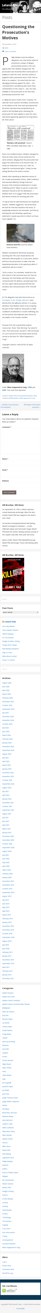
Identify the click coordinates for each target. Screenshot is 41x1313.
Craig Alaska (6, 1034)
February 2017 (7, 952)
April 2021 (5, 825)
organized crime (8, 1158)
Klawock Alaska (7, 1116)
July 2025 (5, 713)
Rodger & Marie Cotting (11, 641)
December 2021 (8, 803)
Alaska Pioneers (8, 993)
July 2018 (5, 945)
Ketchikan (5, 1109)
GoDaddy (21, 1308)
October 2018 (7, 934)
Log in (4, 1262)
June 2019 (5, 904)
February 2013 (7, 971)
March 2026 (6, 694)
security (5, 1202)
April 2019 (5, 911)
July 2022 (5, 791)
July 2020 (5, 855)
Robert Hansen (7, 1184)
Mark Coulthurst (8, 1128)
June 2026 (5, 687)
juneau (4, 1105)
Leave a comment (10, 51)
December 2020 (8, 836)
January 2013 (6, 975)
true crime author (8, 1232)
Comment (6, 427)
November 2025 (8, 702)
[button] (37, 4)
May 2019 (5, 907)
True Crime (6, 1229)
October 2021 (7, 806)
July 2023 (5, 758)
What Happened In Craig (27, 398)
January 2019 (6, 922)
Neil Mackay (6, 1154)
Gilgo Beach (6, 1064)
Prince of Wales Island (10, 1172)
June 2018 (5, 949)
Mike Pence (6, 1146)
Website (5, 481)
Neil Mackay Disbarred (10, 649)
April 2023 (5, 761)
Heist (4, 1071)
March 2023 (6, 765)
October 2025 (7, 705)
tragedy (5, 1225)
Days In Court (7, 652)
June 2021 (5, 821)
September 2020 (8, 847)
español (5, 1053)
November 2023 (8, 746)
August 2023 (6, 754)
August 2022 (6, 788)
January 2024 (6, 743)
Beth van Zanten (8, 1012)
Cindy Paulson (7, 1030)
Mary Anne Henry (8, 1131)
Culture (4, 1038)
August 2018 (6, 941)
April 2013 (5, 967)
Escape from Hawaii (9, 645)
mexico (5, 1143)
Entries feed (6, 1266)
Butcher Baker (7, 1019)
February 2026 (7, 698)
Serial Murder (7, 1210)
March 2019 (6, 915)
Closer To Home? (8, 660)
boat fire (5, 1015)
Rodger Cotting (8, 1191)
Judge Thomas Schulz (10, 1098)
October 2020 (7, 844)
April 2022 (5, 795)
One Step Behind (8, 626)
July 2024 (5, 728)
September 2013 (8, 963)
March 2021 (6, 829)
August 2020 (6, 851)
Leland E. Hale (12, 5)
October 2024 (7, 724)
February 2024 (7, 739)
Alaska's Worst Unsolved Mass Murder (21, 396)
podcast (5, 1165)
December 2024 (8, 716)
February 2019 (7, 919)
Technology (6, 1217)
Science (5, 1195)
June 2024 (5, 731)
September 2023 (8, 750)
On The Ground (7, 638)
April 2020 (5, 866)
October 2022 (7, 780)
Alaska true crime (8, 997)
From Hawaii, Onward (10, 630)
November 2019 (8, 885)
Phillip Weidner (14, 398)
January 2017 (6, 956)
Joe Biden (5, 1090)
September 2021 (8, 810)
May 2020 (5, 862)
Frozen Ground (7, 1060)
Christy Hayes (7, 1027)
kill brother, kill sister (9, 1113)
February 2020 (7, 874)
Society (5, 1214)
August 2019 (6, 896)
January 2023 (6, 769)
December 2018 (8, 926)
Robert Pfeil (6, 1187)
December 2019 (8, 881)
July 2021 (5, 817)
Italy (3, 1079)
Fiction (4, 1057)
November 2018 (8, 930)
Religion (5, 1176)
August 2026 (6, 683)
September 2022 (8, 784)
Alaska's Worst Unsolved (11, 1000)
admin (6, 48)
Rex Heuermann (8, 1180)
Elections (5, 1045)
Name (5, 459)
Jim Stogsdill (6, 1083)
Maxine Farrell (7, 1139)
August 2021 (6, 814)
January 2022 (6, 799)
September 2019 (8, 892)
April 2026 (5, 690)
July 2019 (5, 900)
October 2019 (7, 889)
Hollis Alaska (6, 1075)
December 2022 (8, 773)
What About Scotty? (9, 656)
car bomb (5, 1023)
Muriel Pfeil (6, 1150)
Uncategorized (7, 1240)
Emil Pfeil (5, 1049)
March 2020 (6, 870)
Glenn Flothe (6, 1068)
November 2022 (8, 776)
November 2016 (8, 960)
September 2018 (8, 937)
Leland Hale (10, 621)
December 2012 (8, 978)
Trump (4, 1236)
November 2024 (8, 720)
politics (4, 1169)
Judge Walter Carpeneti (10, 1101)
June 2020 (5, 859)
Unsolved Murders (8, 1244)
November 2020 (8, 840)
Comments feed (8, 1269)
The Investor (6, 1221)
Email (5, 470)
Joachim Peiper (7, 1086)
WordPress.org (7, 1273)
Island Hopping (7, 634)
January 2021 (6, 832)
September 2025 (8, 709)
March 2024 (6, 735)
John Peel (5, 1094)
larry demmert (7, 1120)
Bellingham (6, 1008)
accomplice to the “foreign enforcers (15, 300)
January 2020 (6, 877)
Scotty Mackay (7, 1199)
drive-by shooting (8, 1042)
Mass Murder (7, 1135)
